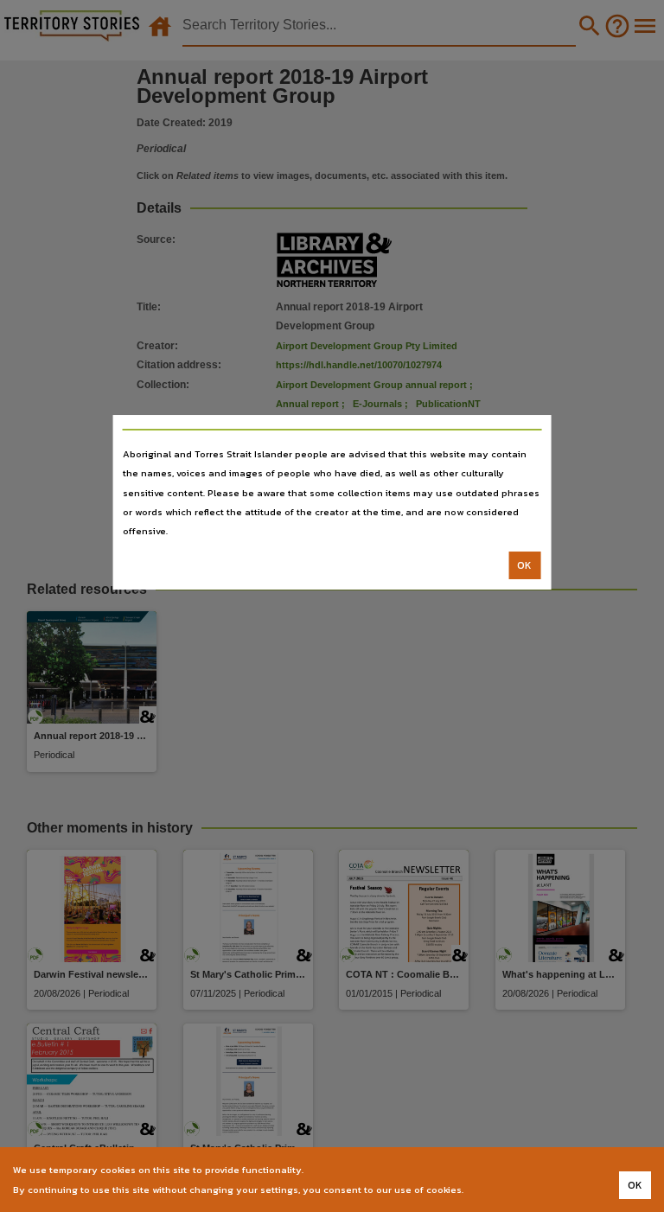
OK (524, 565)
